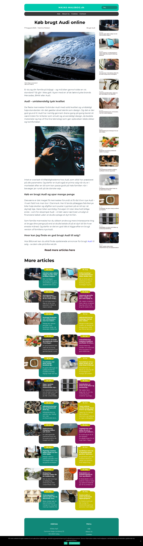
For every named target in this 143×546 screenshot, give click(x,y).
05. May (85, 491)
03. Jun (85, 403)
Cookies (74, 14)
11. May (48, 469)
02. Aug (48, 314)
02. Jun (48, 447)
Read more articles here (60, 250)
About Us (65, 14)
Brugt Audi (91, 28)
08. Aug (48, 269)
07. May (85, 469)
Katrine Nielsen (44, 28)
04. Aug (49, 292)
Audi (90, 241)
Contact (83, 14)
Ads (58, 14)
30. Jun (48, 381)
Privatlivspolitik (74, 543)
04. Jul (85, 336)
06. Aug (85, 269)
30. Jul (85, 314)
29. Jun (48, 403)
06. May (48, 491)
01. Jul (49, 358)
